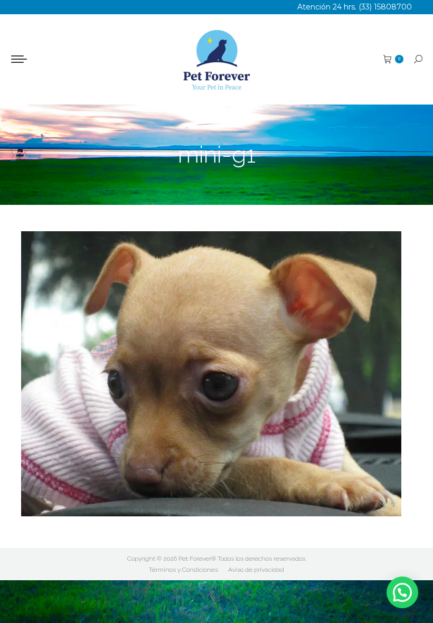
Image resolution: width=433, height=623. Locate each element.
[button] (402, 592)
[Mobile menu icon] (19, 59)
